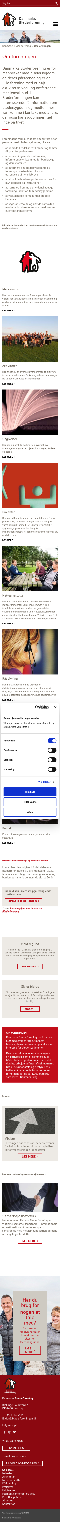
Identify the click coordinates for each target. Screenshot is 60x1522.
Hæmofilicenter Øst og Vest (18, 1493)
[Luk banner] (55, 707)
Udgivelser (8, 1490)
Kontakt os (8, 1504)
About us (7, 1500)
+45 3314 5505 (14, 1415)
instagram (9, 1432)
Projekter (7, 1487)
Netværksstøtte (11, 1480)
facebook (4, 1432)
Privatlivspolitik (11, 1497)
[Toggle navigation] (55, 24)
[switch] (52, 750)
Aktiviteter (8, 1476)
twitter (14, 1432)
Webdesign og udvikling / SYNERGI (15, 1513)
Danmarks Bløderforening (16, 46)
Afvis (30, 812)
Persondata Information (11, 1518)
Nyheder (7, 1473)
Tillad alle (30, 791)
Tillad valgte (30, 802)
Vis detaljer (44, 782)
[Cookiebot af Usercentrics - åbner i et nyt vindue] (36, 707)
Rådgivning (9, 1483)
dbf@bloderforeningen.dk (20, 1418)
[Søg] (52, 3)
